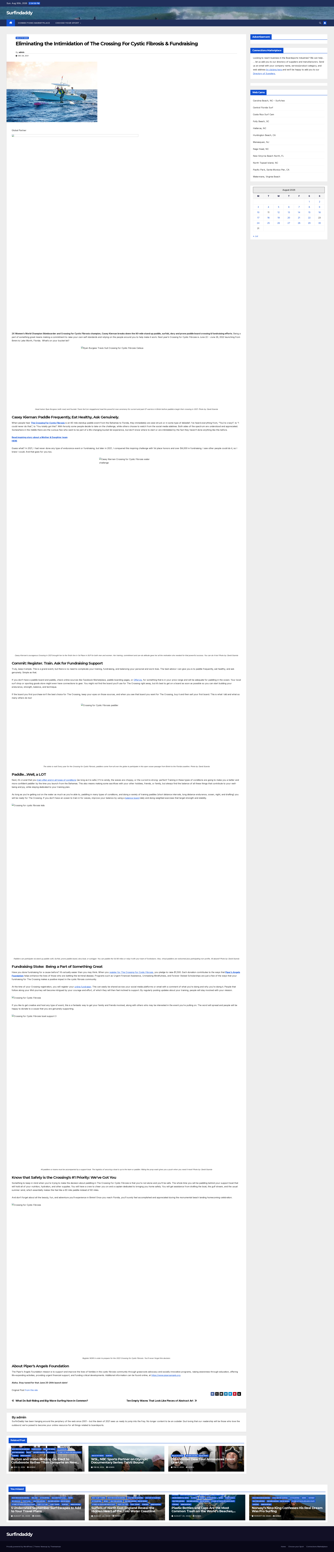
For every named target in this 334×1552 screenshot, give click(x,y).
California (204, 1494)
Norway (312, 1498)
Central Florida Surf (263, 107)
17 (258, 217)
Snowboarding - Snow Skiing (44, 1452)
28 (299, 223)
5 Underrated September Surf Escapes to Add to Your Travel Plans (46, 1509)
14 (299, 212)
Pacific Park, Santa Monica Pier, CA (271, 169)
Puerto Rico (230, 1498)
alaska (175, 1494)
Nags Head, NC (261, 149)
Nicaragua (16, 1501)
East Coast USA (217, 1494)
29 (309, 223)
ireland (35, 1498)
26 (278, 223)
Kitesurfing (62, 1449)
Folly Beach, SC (261, 121)
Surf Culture (42, 1504)
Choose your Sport (67, 23)
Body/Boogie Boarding (20, 1449)
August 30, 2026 (22, 1516)
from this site (31, 1390)
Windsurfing (26, 1455)
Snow (28, 1452)
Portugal (27, 1501)
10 (258, 212)
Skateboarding (18, 1452)
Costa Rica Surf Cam (263, 114)
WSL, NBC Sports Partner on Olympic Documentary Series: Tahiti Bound (119, 1460)
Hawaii (202, 1498)
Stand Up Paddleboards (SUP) (69, 1452)
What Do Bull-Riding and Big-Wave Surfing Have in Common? (52, 1400)
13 (289, 212)
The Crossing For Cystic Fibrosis (48, 423)
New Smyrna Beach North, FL (268, 156)
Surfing (15, 1455)
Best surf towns (98, 1498)
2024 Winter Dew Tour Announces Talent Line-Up (203, 1460)
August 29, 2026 (102, 1516)
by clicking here (274, 69)
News (70, 1498)
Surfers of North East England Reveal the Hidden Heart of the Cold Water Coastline (123, 1509)
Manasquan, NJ (261, 142)
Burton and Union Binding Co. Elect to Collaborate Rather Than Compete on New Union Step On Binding (44, 1462)
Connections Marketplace (34, 23)
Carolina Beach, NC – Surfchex (269, 100)
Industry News (22, 38)
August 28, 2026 (182, 1516)
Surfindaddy (19, 13)
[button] (320, 23)
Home (283, 1546)
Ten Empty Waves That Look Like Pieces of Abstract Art (159, 1400)
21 (299, 217)
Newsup (44, 1546)
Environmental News (180, 1498)
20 (289, 217)
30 (319, 223)
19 (279, 217)
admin (21, 52)
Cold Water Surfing (135, 1498)
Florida (194, 1498)
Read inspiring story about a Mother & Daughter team (39, 437)
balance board (132, 798)
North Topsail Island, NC (265, 162)
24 (258, 223)
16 (319, 212)
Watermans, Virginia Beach (266, 176)
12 (279, 212)
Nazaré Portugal (59, 1498)
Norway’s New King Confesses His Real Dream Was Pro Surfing (287, 1509)
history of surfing (152, 1498)
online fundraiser (82, 986)
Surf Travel (54, 1504)
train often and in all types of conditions (56, 780)
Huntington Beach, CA (264, 135)
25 (268, 223)
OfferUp (138, 680)
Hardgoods (36, 1449)
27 (289, 223)
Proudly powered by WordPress (20, 1546)
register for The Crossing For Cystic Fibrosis (131, 972)
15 (309, 212)
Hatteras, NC (259, 128)
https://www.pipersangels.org (165, 1375)
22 (309, 217)
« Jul (255, 236)
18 (268, 217)
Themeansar (55, 1546)
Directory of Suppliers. (264, 73)
